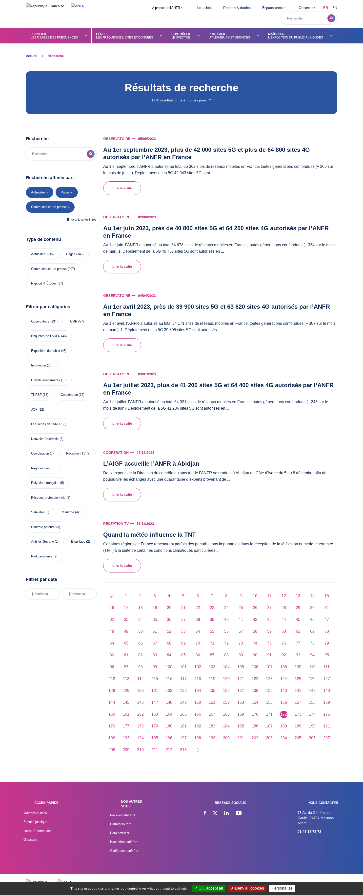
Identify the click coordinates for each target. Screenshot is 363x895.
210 (140, 750)
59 (269, 631)
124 (283, 679)
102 (197, 667)
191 (326, 726)
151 (212, 702)
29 (298, 608)
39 (212, 619)
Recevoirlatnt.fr (121, 815)
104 (226, 667)
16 (112, 608)
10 (255, 596)
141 (298, 690)
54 (198, 631)
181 (183, 726)
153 (240, 702)
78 (312, 643)
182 (197, 726)
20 (169, 608)
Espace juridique (35, 822)
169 (240, 714)
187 (269, 726)
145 (126, 702)
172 (283, 714)
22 (198, 608)
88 (226, 655)
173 (298, 714)
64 (112, 643)
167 (212, 714)
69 (183, 643)
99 (155, 667)
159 (326, 702)
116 (169, 679)
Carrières (305, 8)
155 (269, 702)
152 (226, 702)
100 (169, 667)
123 (269, 679)
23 (212, 608)
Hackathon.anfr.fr (123, 842)
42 (255, 619)
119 (212, 679)
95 (326, 655)
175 (326, 714)
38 (198, 619)
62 (312, 631)
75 (269, 643)
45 (298, 619)
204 (283, 738)
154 (255, 702)
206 (312, 738)
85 (183, 655)
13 (298, 596)
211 (155, 750)
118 (198, 679)
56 (226, 631)
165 (183, 714)
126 (312, 679)
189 (298, 726)
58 (255, 631)
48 (112, 631)
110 (312, 667)
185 (240, 726)
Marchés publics (35, 813)
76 (284, 643)
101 (183, 667)
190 (312, 726)
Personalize (282, 888)
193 (126, 738)
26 (255, 608)
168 (226, 714)
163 (154, 714)
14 (312, 596)
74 (255, 643)
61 (298, 631)
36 (169, 619)
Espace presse (273, 8)
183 (212, 726)
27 (269, 608)
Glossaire (30, 839)
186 (255, 726)
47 (326, 619)
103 (212, 667)
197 (183, 738)
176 (111, 726)
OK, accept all (210, 888)
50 (140, 631)
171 (269, 714)
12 (284, 596)
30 (312, 608)
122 (255, 679)
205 (298, 738)
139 (269, 690)
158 (312, 702)
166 (197, 714)
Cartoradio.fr (119, 824)
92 (284, 655)
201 (240, 738)
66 (140, 643)
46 (312, 619)
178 (140, 726)
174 (312, 714)
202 (255, 738)
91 (269, 655)
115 (155, 679)
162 (140, 714)
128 (111, 690)
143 (326, 690)
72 (226, 643)
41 (241, 619)
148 (169, 702)
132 (169, 690)
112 (112, 679)
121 (240, 679)
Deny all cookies (249, 888)
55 (212, 631)
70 (198, 643)
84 (169, 655)
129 (126, 690)
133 (183, 690)
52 (169, 631)
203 (269, 738)
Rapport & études (237, 8)
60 (284, 631)
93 (298, 655)
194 (140, 738)
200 (226, 738)
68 (169, 643)
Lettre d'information (37, 831)
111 (326, 667)
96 (112, 667)
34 (140, 619)
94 (312, 655)
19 (155, 608)
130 (140, 690)
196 (169, 738)
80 (112, 655)
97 (126, 667)
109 (298, 667)
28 (284, 608)
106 (255, 667)
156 (283, 702)
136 (226, 690)
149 (183, 702)
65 (126, 643)
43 (269, 619)
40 (226, 619)
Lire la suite (122, 188)
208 (111, 750)
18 (140, 608)
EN (334, 8)
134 (197, 690)
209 (126, 750)
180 (169, 726)
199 (212, 738)
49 (126, 631)
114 (140, 679)
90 (255, 655)
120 (226, 679)
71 (212, 643)
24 (226, 608)
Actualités (204, 8)
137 (240, 690)
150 (197, 702)
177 (126, 726)
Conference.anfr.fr (123, 851)
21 (183, 608)
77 (298, 643)
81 (126, 655)
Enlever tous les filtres (81, 219)
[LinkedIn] (226, 813)
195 (154, 738)
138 (255, 690)
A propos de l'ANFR (166, 8)
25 (241, 608)
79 (326, 643)
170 (255, 714)
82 (140, 655)
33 (126, 619)
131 (154, 690)
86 (198, 655)
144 (111, 702)
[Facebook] (205, 813)
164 (169, 714)
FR (325, 8)
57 (241, 631)
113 (126, 679)
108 (283, 667)
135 (212, 690)
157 (298, 702)
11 (269, 596)
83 (155, 655)
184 (226, 726)
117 (183, 679)
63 (326, 631)
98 (140, 667)
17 (126, 608)
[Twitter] (215, 813)
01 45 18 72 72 (309, 832)
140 (283, 690)
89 (241, 655)
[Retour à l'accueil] (77, 6)
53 (183, 631)
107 (269, 667)
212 (169, 750)
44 (284, 619)
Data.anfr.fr (118, 833)
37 (183, 619)
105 (240, 667)
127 (326, 679)
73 (241, 643)
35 (155, 619)
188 (283, 726)
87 (212, 655)
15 (326, 596)
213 (183, 750)
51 (155, 631)
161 (126, 714)
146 (140, 702)
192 (111, 738)
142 (312, 690)
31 (326, 608)
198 (197, 738)
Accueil (31, 56)
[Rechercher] (331, 18)
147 (154, 702)
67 (155, 643)
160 (111, 714)
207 (326, 738)
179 (154, 726)
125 (298, 679)
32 (112, 619)
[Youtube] (239, 813)
